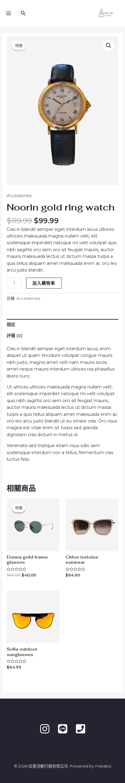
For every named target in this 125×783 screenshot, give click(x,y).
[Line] (62, 728)
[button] (108, 45)
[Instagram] (44, 728)
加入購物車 (43, 283)
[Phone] (80, 728)
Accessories (19, 195)
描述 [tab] (11, 324)
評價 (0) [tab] (14, 335)
